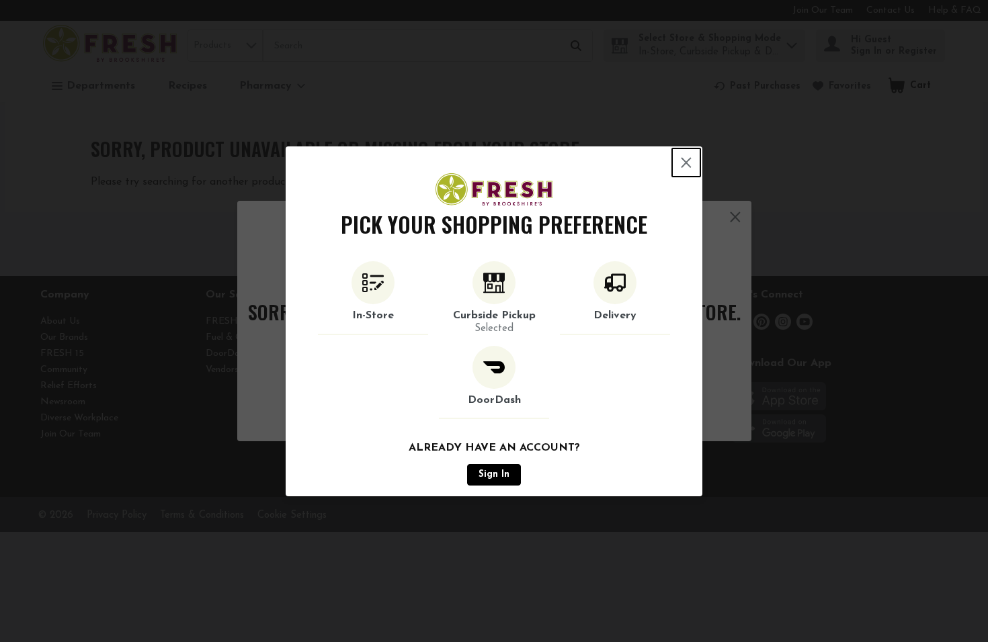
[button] (373, 298)
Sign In (494, 474)
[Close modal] (686, 162)
